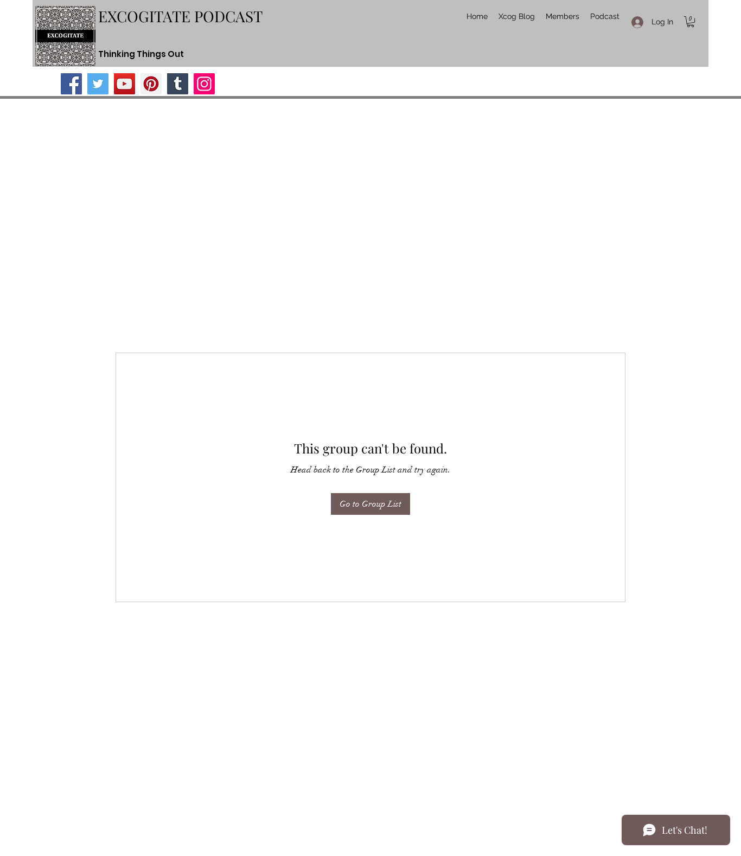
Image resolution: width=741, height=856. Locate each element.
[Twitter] (97, 83)
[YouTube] (124, 83)
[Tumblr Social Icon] (177, 83)
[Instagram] (204, 83)
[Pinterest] (151, 83)
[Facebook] (71, 83)
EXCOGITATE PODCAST (180, 16)
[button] (690, 21)
